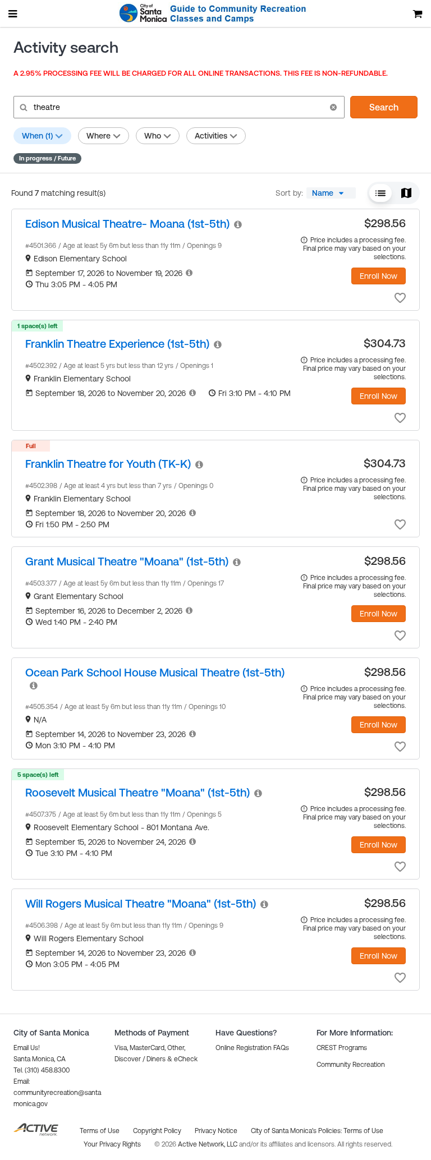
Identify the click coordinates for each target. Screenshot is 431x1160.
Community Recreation (351, 1065)
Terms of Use (363, 1131)
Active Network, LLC (208, 1144)
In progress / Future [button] (47, 158)
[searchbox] (178, 107)
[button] (333, 107)
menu (13, 13)
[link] (127, 223)
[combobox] (331, 193)
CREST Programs (342, 1048)
